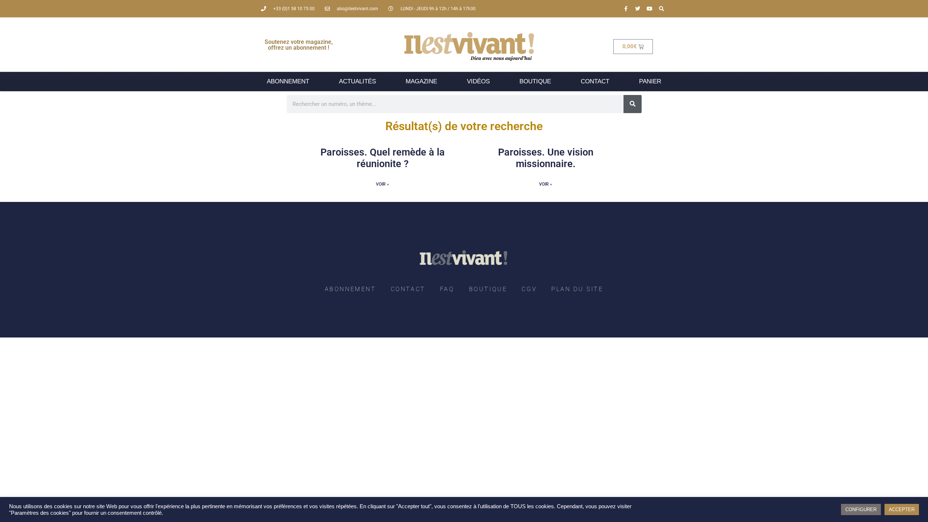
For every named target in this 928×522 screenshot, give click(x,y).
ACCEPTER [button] (902, 509)
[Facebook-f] (626, 9)
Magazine (421, 81)
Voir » (382, 184)
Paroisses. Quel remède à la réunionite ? (382, 158)
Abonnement (288, 81)
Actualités (357, 81)
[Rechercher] (633, 104)
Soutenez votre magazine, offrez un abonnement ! (299, 44)
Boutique (535, 81)
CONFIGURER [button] (861, 509)
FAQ (447, 289)
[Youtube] (650, 9)
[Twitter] (638, 9)
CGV (529, 289)
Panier (650, 81)
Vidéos (478, 81)
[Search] (661, 9)
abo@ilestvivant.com (357, 8)
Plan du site (577, 289)
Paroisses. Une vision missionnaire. (545, 158)
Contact (595, 81)
